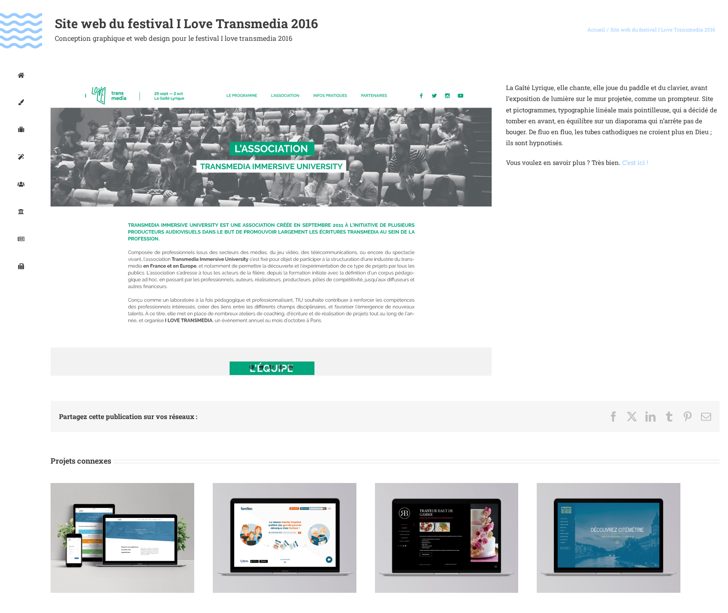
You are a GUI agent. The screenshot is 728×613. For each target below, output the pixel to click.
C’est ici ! (635, 162)
